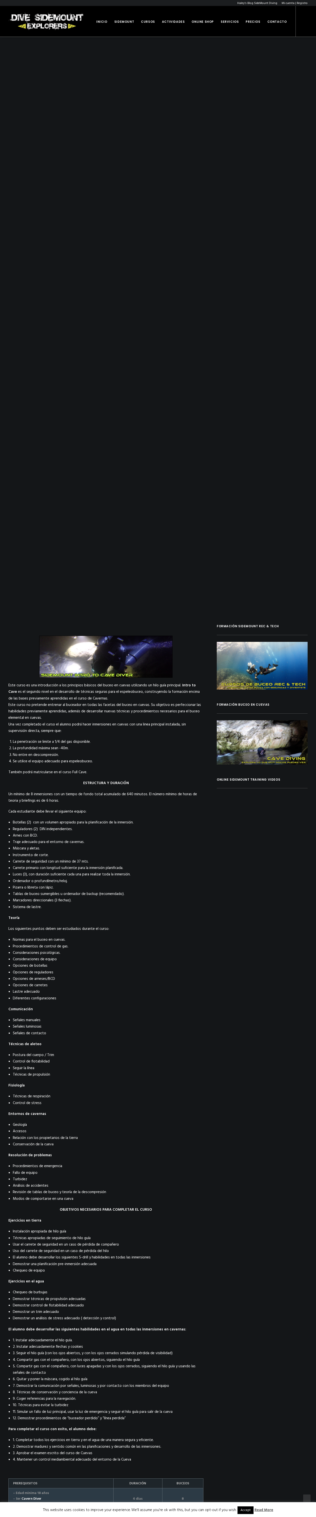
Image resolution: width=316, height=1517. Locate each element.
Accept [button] (245, 1510)
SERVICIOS (230, 22)
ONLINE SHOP (203, 22)
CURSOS (148, 22)
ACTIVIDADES (173, 22)
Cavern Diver (31, 1499)
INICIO (101, 22)
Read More (264, 1510)
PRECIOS (253, 22)
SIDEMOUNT (124, 22)
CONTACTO (277, 22)
